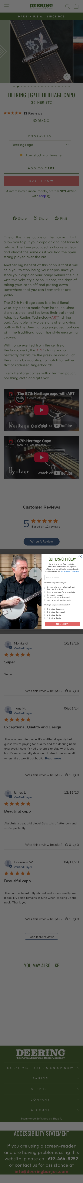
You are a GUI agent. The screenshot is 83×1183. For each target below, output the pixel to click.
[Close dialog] (80, 556)
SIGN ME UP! (62, 624)
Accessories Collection (69, 571)
